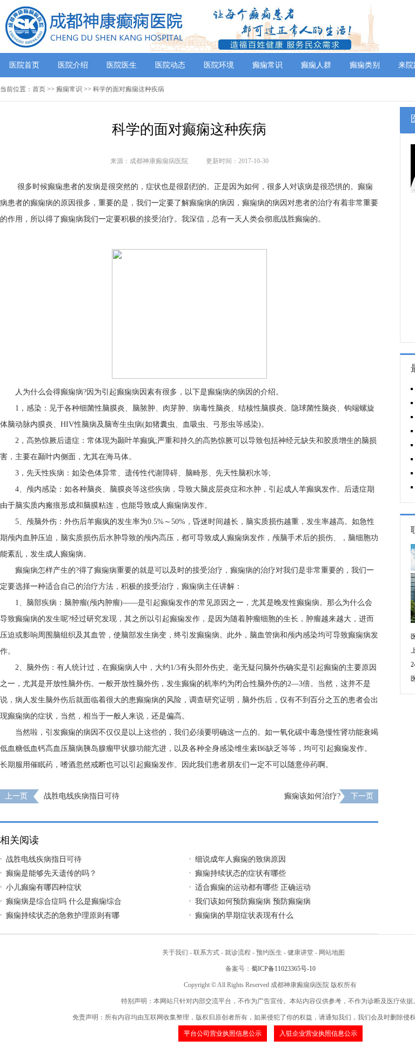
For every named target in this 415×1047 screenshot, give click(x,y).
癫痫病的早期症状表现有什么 (244, 915)
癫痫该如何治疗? (312, 796)
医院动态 (170, 65)
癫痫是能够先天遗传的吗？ (51, 873)
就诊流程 (238, 952)
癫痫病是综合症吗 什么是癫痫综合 (64, 901)
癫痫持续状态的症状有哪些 (240, 873)
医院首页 (24, 65)
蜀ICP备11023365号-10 (283, 968)
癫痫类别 (365, 65)
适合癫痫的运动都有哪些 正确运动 (253, 887)
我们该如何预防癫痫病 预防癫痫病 (253, 901)
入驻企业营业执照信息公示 (318, 1033)
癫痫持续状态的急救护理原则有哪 (62, 915)
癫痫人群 (316, 65)
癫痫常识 (267, 65)
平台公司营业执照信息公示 (223, 1033)
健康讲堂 (300, 952)
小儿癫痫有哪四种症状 (44, 887)
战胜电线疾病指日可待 (81, 796)
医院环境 (219, 65)
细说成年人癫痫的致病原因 (240, 859)
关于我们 (175, 952)
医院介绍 (73, 65)
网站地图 (332, 952)
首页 (38, 89)
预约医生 (269, 952)
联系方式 (206, 952)
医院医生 (121, 65)
